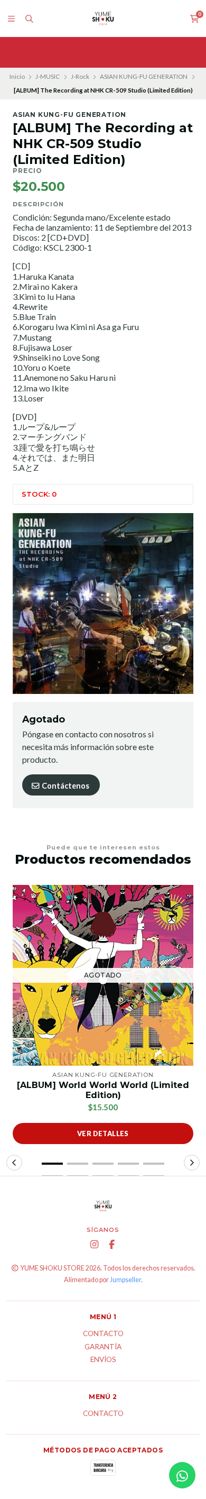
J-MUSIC (47, 76)
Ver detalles (103, 1133)
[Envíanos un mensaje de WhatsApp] (182, 1475)
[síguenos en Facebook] (112, 1244)
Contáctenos (64, 785)
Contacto (103, 1334)
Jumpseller (125, 1280)
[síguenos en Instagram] (94, 1244)
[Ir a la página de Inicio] (103, 18)
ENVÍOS (103, 1360)
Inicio (17, 76)
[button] (52, 1164)
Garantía (103, 1347)
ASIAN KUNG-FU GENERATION (144, 76)
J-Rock (80, 76)
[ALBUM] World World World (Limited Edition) (103, 1090)
